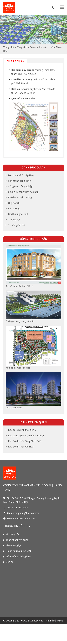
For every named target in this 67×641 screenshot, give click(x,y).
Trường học (14, 219)
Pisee (60, 620)
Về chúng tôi (12, 534)
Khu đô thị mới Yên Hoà (21, 446)
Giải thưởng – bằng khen (18, 556)
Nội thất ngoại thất (18, 214)
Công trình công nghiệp (20, 186)
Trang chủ (8, 47)
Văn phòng (13, 208)
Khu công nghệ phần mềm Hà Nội (26, 435)
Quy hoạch (14, 202)
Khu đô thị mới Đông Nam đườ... (25, 441)
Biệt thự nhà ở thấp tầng (21, 175)
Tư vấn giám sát (16, 225)
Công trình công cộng (19, 180)
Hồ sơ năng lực (13, 545)
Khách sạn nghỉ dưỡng (20, 197)
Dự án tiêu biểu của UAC (19, 550)
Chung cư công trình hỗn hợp (23, 191)
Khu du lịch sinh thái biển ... (22, 429)
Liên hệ (9, 561)
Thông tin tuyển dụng (17, 539)
